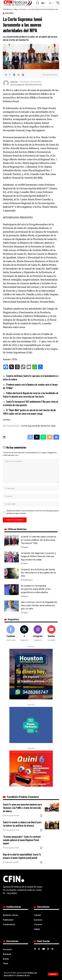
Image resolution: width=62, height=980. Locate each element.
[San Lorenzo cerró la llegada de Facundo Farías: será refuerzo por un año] (11, 606)
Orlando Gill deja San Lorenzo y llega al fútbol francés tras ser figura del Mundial (38, 556)
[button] (53, 974)
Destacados (27, 580)
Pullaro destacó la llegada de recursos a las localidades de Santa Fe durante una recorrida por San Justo (30, 394)
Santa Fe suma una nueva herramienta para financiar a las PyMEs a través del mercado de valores (22, 808)
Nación (25, 596)
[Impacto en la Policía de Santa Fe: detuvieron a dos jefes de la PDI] (11, 573)
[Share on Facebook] (10, 74)
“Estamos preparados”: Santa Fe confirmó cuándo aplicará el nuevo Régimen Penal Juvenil (22, 840)
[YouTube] (43, 949)
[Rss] (52, 949)
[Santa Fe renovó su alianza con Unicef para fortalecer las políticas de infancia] (52, 825)
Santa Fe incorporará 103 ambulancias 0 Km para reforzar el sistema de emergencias (30, 403)
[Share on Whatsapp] (43, 437)
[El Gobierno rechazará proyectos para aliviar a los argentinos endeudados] (11, 589)
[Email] (19, 74)
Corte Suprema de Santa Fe (35, 426)
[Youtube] (51, 633)
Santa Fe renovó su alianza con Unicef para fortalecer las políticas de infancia (22, 823)
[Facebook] (10, 633)
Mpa (53, 426)
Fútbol (25, 564)
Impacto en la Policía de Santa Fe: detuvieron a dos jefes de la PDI (38, 572)
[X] (24, 633)
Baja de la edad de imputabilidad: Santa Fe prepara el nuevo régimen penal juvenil (22, 856)
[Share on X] (14, 74)
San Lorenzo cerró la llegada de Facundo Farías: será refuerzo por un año (39, 605)
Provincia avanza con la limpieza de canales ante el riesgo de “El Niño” (30, 386)
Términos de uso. (23, 975)
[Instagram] (37, 633)
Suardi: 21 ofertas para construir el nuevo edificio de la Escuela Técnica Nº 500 (38, 539)
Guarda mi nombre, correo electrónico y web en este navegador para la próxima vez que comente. (32, 512)
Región (25, 547)
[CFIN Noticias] (17, 3)
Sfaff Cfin (14, 82)
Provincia (9, 13)
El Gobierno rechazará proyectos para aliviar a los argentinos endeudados (36, 589)
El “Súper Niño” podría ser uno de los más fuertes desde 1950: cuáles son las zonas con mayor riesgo (29, 411)
